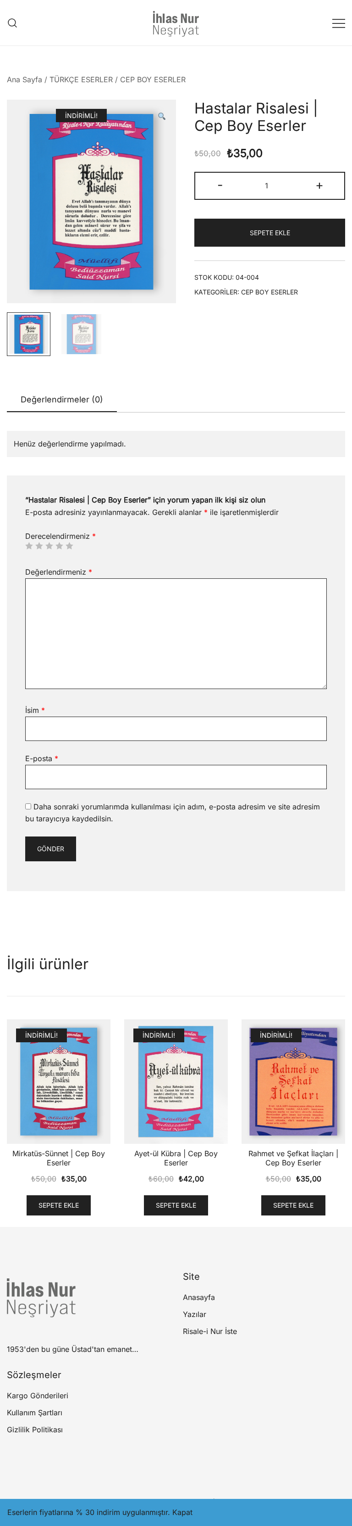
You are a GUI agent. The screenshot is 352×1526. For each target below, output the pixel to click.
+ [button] (319, 184)
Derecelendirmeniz (60, 536)
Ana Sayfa (24, 79)
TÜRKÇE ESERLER (81, 79)
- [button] (220, 184)
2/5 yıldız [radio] (39, 545)
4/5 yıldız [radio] (59, 545)
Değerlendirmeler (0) (62, 399)
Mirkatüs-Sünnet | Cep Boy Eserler (58, 1158)
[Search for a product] (12, 23)
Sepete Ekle (270, 233)
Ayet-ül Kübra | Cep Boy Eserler (176, 1158)
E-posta (41, 758)
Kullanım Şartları (34, 1412)
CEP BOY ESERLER (153, 79)
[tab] (62, 400)
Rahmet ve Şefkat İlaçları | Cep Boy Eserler (293, 1158)
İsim (35, 710)
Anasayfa (199, 1297)
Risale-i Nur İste (210, 1331)
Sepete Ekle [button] (58, 1205)
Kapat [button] (182, 1512)
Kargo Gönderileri (37, 1395)
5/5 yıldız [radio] (69, 545)
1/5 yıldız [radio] (29, 545)
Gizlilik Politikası (35, 1429)
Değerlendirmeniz (58, 571)
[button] (161, 117)
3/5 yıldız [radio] (49, 545)
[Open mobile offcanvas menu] (338, 23)
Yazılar (194, 1314)
